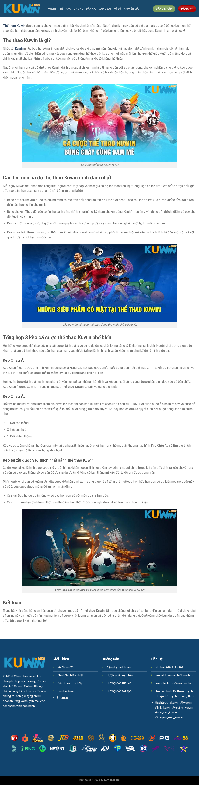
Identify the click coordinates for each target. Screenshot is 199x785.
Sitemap (62, 697)
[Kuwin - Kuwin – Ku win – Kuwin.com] (22, 8)
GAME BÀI (104, 8)
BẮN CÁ (91, 8)
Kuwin (52, 8)
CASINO (78, 8)
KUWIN (8, 676)
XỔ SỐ (117, 8)
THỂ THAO (64, 8)
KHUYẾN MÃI (132, 8)
